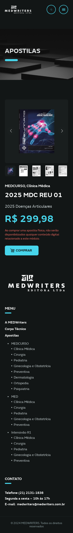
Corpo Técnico (15, 329)
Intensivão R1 (21, 432)
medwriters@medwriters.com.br (41, 504)
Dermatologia (24, 377)
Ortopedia (21, 383)
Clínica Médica (24, 349)
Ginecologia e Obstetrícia (32, 366)
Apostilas (12, 335)
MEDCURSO (20, 344)
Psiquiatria (21, 389)
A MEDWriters (16, 322)
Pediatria (20, 360)
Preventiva (22, 372)
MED (14, 397)
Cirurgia (20, 355)
